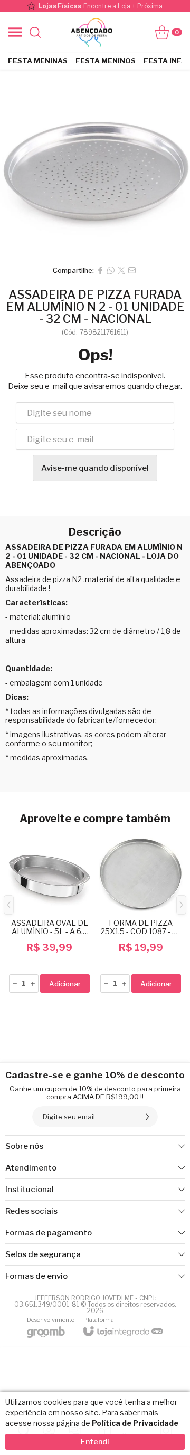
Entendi (95, 1441)
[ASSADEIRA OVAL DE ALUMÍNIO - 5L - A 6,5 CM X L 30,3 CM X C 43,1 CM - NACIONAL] (49, 913)
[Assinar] (147, 1116)
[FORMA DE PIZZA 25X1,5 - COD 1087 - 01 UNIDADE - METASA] (140, 913)
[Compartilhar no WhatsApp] (111, 270)
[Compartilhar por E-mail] (132, 270)
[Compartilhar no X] (121, 270)
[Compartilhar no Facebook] (100, 270)
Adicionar (65, 983)
